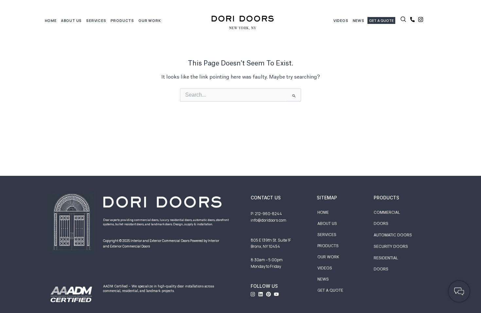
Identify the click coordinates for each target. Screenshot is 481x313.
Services (96, 20)
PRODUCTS (328, 246)
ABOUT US (327, 224)
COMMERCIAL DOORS (387, 218)
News (359, 20)
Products (122, 20)
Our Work (149, 20)
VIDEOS (324, 268)
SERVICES (326, 235)
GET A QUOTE (330, 290)
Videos (340, 20)
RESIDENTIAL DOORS (386, 263)
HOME (51, 20)
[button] (403, 20)
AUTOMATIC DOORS (393, 235)
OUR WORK (328, 257)
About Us (71, 20)
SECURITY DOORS (391, 247)
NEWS (323, 279)
